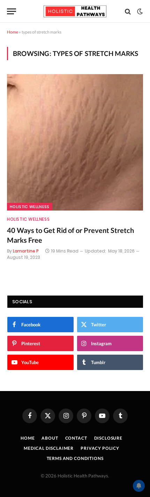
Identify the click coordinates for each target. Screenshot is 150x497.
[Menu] (11, 11)
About (50, 438)
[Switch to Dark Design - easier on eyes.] (139, 11)
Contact (76, 438)
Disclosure (108, 438)
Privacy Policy (100, 448)
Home (12, 32)
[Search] (127, 11)
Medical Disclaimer (49, 448)
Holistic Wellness (30, 207)
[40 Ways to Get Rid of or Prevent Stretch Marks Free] (75, 142)
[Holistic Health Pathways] (75, 11)
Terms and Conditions (75, 458)
